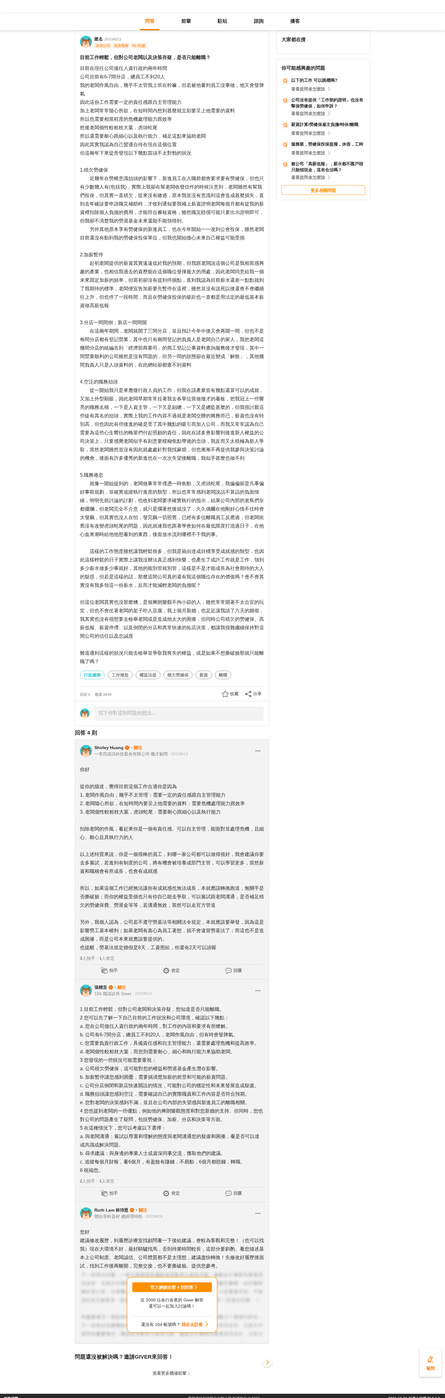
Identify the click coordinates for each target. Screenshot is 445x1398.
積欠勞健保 (178, 675)
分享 (257, 693)
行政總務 (92, 675)
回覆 (237, 970)
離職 (223, 675)
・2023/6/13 (178, 754)
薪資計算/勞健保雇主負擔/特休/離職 (324, 124)
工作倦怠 (120, 675)
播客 (295, 21)
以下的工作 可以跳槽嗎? (314, 80)
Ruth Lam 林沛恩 (111, 1210)
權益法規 (148, 675)
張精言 (100, 987)
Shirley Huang (109, 747)
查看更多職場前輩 (169, 1373)
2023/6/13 (112, 39)
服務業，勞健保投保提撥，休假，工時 (327, 144)
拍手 (113, 970)
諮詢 (259, 21)
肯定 (175, 970)
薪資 (203, 675)
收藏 (234, 693)
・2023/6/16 (152, 1216)
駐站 (222, 21)
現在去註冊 (192, 1324)
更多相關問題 (323, 190)
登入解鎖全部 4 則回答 (171, 1287)
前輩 (186, 21)
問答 (150, 21)
